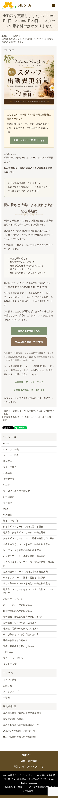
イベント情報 (10, 680)
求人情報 (7, 515)
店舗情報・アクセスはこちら (29, 382)
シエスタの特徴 (11, 449)
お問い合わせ (10, 652)
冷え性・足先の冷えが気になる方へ (21, 628)
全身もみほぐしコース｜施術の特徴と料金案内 (26, 544)
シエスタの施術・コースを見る (29, 390)
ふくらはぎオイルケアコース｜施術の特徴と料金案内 (28, 564)
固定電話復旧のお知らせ (15, 719)
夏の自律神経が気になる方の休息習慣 (22, 713)
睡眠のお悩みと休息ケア (15, 640)
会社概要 (7, 503)
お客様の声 (8, 497)
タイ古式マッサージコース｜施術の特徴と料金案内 (28, 538)
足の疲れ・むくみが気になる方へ (20, 622)
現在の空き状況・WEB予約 (29, 342)
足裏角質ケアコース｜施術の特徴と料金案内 (25, 571)
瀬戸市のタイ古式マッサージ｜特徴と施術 (24, 532)
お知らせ (16, 36)
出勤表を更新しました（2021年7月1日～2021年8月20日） (29, 412)
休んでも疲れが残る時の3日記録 (19, 737)
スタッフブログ (11, 691)
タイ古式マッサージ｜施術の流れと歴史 (23, 526)
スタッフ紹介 (10, 467)
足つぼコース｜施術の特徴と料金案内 (22, 550)
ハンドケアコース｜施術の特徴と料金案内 (24, 556)
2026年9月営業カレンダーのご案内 (20, 731)
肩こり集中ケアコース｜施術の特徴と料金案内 (26, 583)
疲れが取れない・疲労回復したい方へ (22, 634)
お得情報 (7, 473)
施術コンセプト (11, 520)
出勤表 (6, 485)
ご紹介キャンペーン (13, 599)
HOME (4, 36)
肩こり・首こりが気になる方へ (18, 605)
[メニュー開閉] (53, 5)
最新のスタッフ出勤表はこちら (29, 140)
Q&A (5, 509)
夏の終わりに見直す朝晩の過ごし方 (21, 725)
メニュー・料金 (11, 455)
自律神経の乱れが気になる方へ (18, 611)
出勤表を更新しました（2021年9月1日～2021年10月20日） (27, 418)
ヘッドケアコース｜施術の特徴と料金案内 (24, 577)
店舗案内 (7, 461)
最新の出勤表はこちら (29, 331)
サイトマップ (10, 664)
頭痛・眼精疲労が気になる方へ (18, 646)
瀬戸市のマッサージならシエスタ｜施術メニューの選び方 (28, 591)
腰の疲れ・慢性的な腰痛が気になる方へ (23, 617)
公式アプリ (8, 479)
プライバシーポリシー (14, 658)
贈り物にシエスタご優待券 (16, 491)
